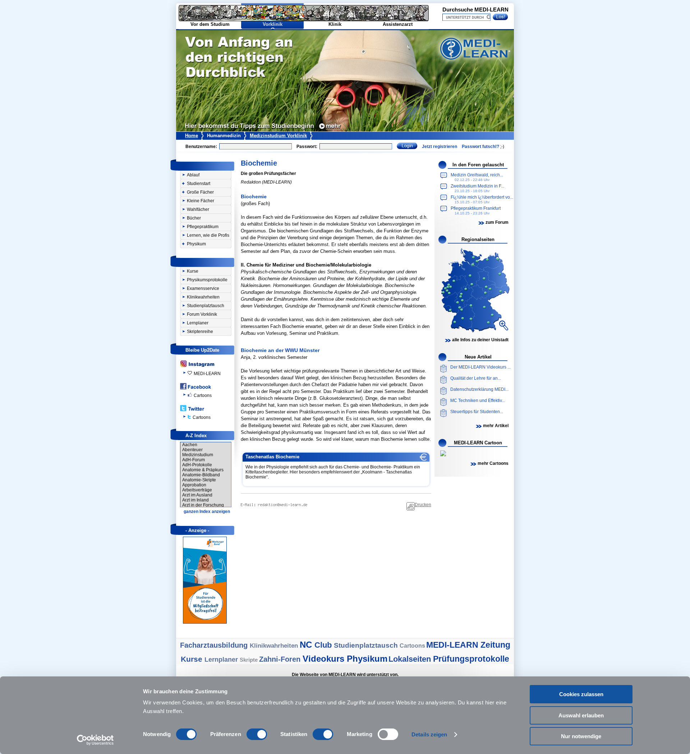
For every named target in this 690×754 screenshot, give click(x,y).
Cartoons (203, 395)
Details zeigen (429, 734)
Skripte (249, 660)
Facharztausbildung (215, 645)
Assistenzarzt (398, 24)
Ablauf (193, 174)
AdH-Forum (193, 459)
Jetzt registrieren (439, 146)
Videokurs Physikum (345, 658)
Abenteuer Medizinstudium (197, 452)
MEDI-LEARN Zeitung (468, 644)
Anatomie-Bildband (201, 474)
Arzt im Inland (195, 500)
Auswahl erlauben (581, 715)
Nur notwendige (581, 736)
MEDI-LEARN (207, 373)
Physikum (196, 243)
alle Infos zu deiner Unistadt (480, 339)
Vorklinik (272, 24)
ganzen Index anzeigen (207, 511)
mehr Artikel (496, 425)
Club (324, 644)
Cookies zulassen (581, 694)
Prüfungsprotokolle (471, 658)
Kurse (192, 271)
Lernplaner (197, 322)
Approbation (194, 484)
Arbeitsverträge (197, 489)
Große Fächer (200, 192)
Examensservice (203, 288)
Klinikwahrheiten (203, 297)
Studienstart (198, 183)
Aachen (189, 444)
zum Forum (497, 222)
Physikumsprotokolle (207, 279)
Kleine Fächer (200, 200)
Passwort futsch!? (480, 146)
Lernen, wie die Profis (208, 235)
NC (307, 644)
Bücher (194, 218)
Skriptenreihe (200, 331)
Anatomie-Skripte (199, 479)
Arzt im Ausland (197, 495)
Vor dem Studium (210, 24)
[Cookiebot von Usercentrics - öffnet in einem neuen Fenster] (95, 740)
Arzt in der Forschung (203, 505)
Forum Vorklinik (202, 314)
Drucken (423, 504)
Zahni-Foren (281, 659)
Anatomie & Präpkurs (203, 469)
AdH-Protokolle (197, 464)
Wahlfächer (198, 209)
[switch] (257, 734)
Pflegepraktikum (202, 226)
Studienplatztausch (205, 305)
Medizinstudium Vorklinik (278, 135)
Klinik (334, 24)
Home (191, 135)
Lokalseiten (410, 658)
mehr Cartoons (493, 463)
